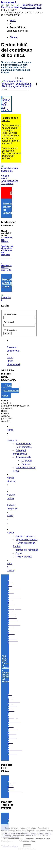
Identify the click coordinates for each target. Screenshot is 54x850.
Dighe (19, 553)
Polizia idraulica (24, 556)
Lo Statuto (27, 460)
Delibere (26, 464)
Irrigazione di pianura (26, 539)
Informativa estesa (27, 848)
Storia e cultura (23, 443)
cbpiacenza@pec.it (31, 7)
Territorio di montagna (27, 550)
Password (8, 322)
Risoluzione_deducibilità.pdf (16, 86)
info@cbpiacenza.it (31, 5)
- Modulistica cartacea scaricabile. (6, 266)
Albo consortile (23, 457)
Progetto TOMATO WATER (12, 821)
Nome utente (10, 314)
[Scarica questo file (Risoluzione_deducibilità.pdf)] (17, 84)
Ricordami (12, 330)
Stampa (14, 37)
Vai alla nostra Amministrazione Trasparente (9, 180)
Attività (10, 532)
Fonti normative (24, 447)
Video (10, 515)
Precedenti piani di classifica (10, 283)
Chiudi (27, 846)
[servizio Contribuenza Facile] (6, 300)
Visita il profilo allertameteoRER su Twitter (10, 390)
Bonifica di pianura (25, 536)
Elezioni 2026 (21, 193)
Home (13, 20)
